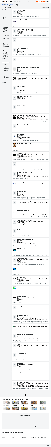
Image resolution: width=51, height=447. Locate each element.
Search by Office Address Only (4, 10)
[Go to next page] (35, 395)
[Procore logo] (4, 1)
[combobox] (31, 1)
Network (10, 1)
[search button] (37, 1)
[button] (2, 13)
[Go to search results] (9, 62)
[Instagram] (47, 445)
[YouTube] (48, 445)
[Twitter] (45, 445)
